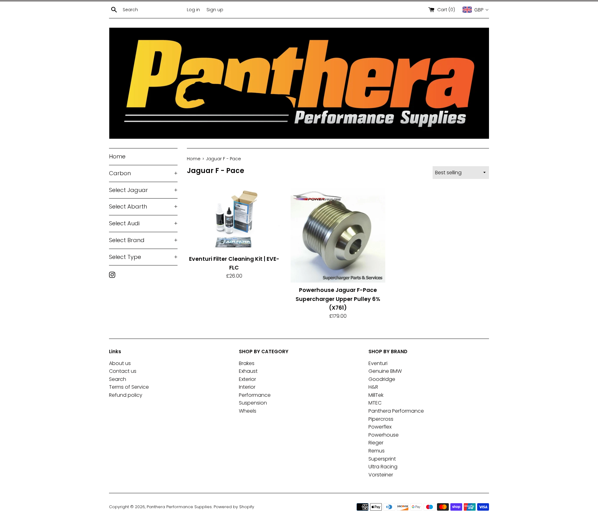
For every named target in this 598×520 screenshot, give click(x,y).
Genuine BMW (385, 371)
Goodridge (381, 379)
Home (117, 156)
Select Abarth (143, 206)
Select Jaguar (143, 190)
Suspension (253, 402)
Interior (247, 387)
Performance (255, 395)
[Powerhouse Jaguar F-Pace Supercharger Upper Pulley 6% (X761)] (338, 235)
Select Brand (143, 240)
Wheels (247, 411)
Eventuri (377, 363)
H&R (373, 387)
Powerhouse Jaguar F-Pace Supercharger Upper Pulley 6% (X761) (338, 298)
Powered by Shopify (234, 506)
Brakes (246, 363)
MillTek (375, 395)
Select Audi (143, 223)
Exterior (247, 379)
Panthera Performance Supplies (179, 506)
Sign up (214, 10)
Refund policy (125, 395)
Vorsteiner (380, 474)
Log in (193, 10)
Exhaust (248, 371)
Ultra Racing (382, 466)
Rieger (375, 442)
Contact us (122, 371)
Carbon (143, 173)
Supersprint (382, 458)
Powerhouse (383, 434)
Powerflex (380, 426)
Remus (376, 450)
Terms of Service (129, 387)
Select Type (143, 257)
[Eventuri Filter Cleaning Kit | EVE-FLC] (234, 219)
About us (120, 363)
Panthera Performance (396, 411)
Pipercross (380, 419)
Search (117, 379)
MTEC (375, 402)
